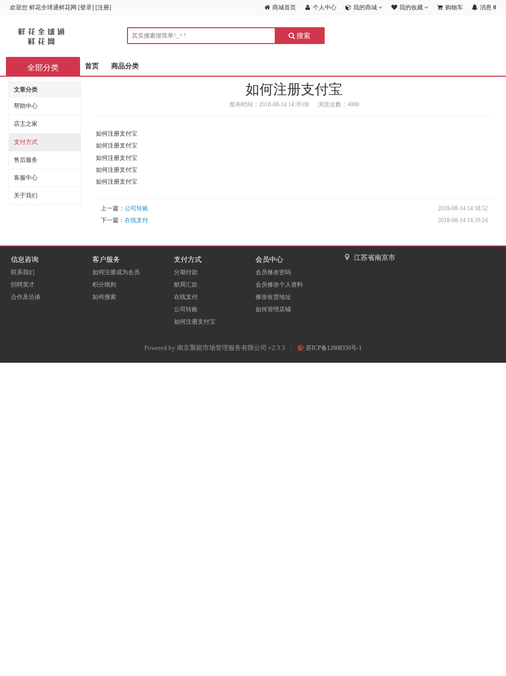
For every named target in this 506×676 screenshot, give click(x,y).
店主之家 (26, 123)
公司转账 (136, 208)
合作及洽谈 (26, 296)
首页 (92, 66)
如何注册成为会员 (116, 272)
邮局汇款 (186, 284)
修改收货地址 (273, 296)
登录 (86, 7)
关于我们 (26, 195)
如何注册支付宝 (194, 321)
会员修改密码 (273, 272)
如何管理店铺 (273, 309)
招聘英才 (23, 284)
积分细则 (104, 284)
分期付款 (186, 272)
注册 (103, 7)
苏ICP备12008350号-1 (333, 347)
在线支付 (136, 220)
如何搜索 (104, 296)
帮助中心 (26, 105)
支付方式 (26, 142)
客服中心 (26, 177)
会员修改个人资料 (279, 284)
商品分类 (125, 66)
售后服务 (26, 159)
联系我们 (23, 272)
